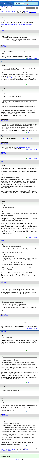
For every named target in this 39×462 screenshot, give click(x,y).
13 (32, 12)
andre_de (3, 61)
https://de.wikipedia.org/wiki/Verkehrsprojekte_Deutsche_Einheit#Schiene (11, 77)
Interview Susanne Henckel (5, 34)
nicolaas (3, 30)
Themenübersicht (8, 11)
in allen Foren (26, 11)
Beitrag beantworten (29, 42)
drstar (3, 240)
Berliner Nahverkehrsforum (7, 6)
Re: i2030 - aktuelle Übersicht (4, 31)
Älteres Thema (9, 450)
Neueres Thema (3, 450)
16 (35, 12)
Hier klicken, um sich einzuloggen (5, 456)
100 (24, 11)
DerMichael (3, 45)
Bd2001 (3, 297)
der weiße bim (4, 331)
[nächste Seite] (36, 12)
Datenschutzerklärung (19, 459)
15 (34, 12)
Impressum (14, 459)
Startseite (2, 6)
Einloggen (29, 0)
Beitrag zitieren (35, 42)
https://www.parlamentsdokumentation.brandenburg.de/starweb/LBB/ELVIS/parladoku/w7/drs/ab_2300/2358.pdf (16, 24)
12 (31, 12)
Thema (12, 6)
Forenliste (2, 11)
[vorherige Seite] (25, 12)
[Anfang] (24, 12)
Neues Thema (13, 11)
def (2, 161)
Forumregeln (24, 459)
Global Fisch (4, 199)
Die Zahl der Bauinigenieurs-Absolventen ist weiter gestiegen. (25, 138)
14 (33, 12)
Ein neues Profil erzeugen (35, 0)
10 (29, 12)
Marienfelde (7, 9)
